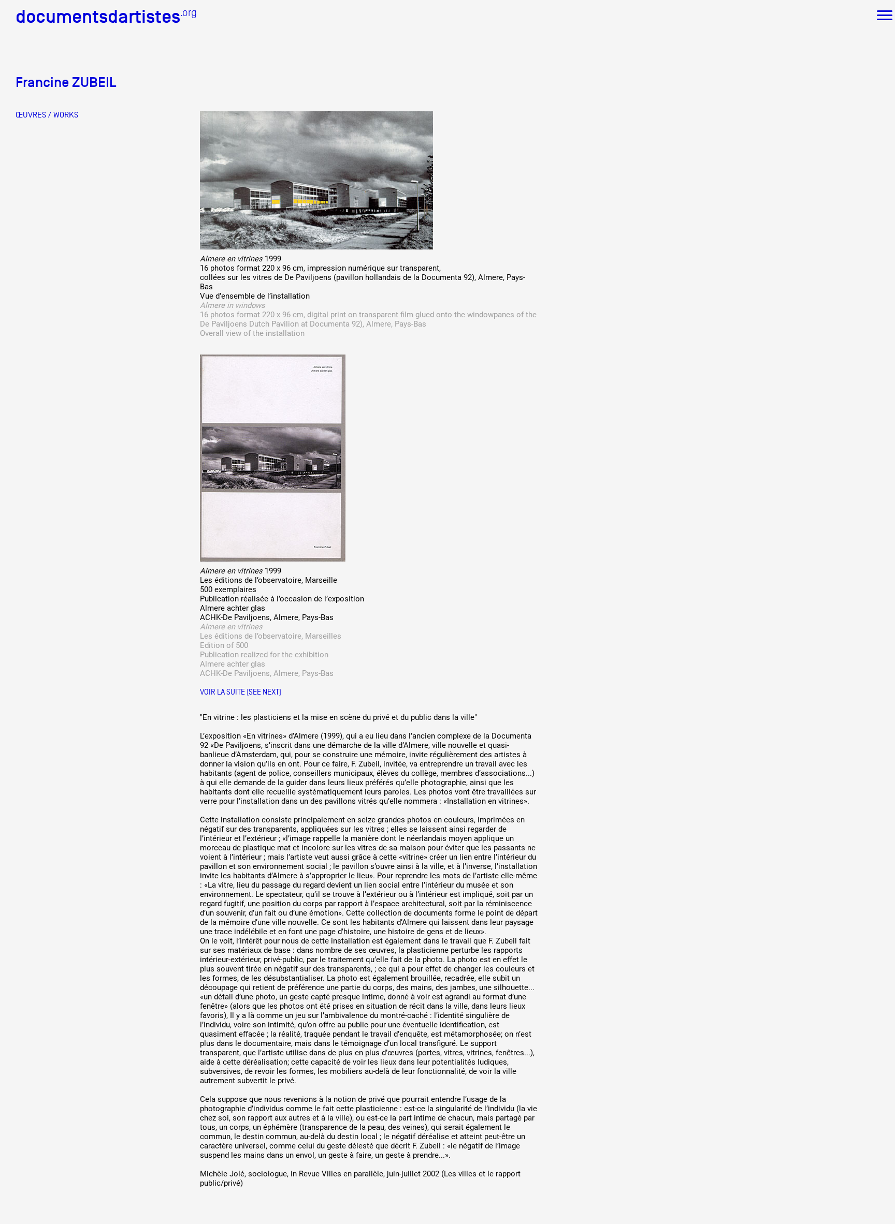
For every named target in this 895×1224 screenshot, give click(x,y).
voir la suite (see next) (240, 691)
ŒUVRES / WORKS (47, 115)
